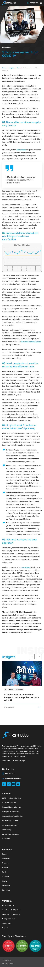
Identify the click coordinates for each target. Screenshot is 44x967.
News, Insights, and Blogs (11, 914)
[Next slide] (39, 656)
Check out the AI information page (13, 761)
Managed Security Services (11, 807)
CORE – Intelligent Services (11, 798)
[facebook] (9, 784)
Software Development (10, 825)
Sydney (4, 854)
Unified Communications (10, 834)
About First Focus (8, 905)
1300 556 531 (34, 3)
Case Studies (19, 689)
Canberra (5, 876)
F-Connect (6, 839)
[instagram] (13, 784)
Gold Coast (6, 890)
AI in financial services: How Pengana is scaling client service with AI (21, 697)
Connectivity (6, 830)
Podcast (11, 689)
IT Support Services (9, 803)
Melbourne (6, 858)
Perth (4, 872)
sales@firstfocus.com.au (13, 779)
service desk (21, 150)
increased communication (31, 342)
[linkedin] (4, 784)
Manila (4, 881)
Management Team (9, 919)
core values (26, 567)
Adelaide (5, 867)
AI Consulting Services (10, 821)
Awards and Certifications (11, 910)
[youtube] (18, 784)
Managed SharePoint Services (12, 816)
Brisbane (5, 863)
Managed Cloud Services (10, 811)
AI (5, 689)
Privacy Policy (6, 960)
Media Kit (5, 928)
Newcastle (6, 885)
